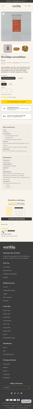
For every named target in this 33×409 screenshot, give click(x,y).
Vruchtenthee (7, 320)
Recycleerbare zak (8, 78)
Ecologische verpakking (9, 274)
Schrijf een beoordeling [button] (16, 219)
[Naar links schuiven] (1, 49)
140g (10, 84)
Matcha (5, 334)
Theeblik (20, 78)
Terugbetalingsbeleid (25, 403)
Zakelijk (5, 294)
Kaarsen (5, 367)
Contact (5, 287)
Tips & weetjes (7, 297)
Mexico (5, 347)
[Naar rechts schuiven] (31, 49)
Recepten (6, 300)
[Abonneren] (28, 387)
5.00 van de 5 (20, 203)
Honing (5, 371)
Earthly (8, 403)
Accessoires (6, 364)
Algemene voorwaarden (17, 405)
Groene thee (6, 310)
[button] (3, 6)
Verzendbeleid (27, 405)
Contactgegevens (10, 407)
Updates (5, 277)
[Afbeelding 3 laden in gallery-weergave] (25, 49)
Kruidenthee (6, 317)
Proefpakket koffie (8, 354)
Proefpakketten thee (9, 338)
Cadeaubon (6, 378)
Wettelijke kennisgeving (22, 407)
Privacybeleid (6, 405)
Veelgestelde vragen (9, 290)
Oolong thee (6, 327)
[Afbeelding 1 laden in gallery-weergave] (8, 49)
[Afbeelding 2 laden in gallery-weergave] (16, 49)
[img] (4, 228)
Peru (4, 351)
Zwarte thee (6, 314)
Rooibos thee (7, 331)
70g (4, 84)
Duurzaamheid (7, 270)
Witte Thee (6, 324)
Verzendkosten (15, 62)
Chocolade (6, 374)
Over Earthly (6, 267)
